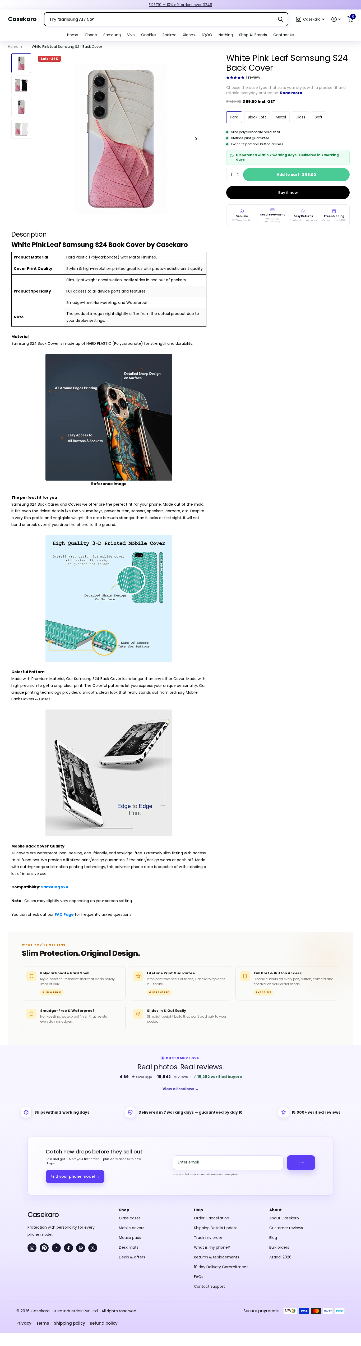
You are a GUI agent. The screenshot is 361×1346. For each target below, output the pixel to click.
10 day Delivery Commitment (221, 1267)
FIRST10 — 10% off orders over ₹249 (180, 4)
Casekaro (42, 1214)
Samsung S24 (54, 887)
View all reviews (181, 1088)
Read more (291, 92)
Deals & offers (132, 1257)
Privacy (23, 1323)
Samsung (112, 34)
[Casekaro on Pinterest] (44, 1247)
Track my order (208, 1237)
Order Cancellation (211, 1218)
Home (72, 34)
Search (280, 19)
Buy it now (288, 192)
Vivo (131, 34)
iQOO (207, 34)
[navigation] (21, 63)
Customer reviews (286, 1227)
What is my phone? (212, 1247)
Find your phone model (75, 1176)
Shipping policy (69, 1323)
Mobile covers (131, 1227)
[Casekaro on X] (92, 1247)
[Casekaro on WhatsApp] (80, 1247)
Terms (42, 1323)
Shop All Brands (253, 34)
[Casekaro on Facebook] (68, 1247)
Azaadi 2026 (280, 1257)
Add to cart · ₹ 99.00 (296, 174)
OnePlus (148, 34)
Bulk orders (279, 1247)
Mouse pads (130, 1237)
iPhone (91, 34)
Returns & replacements (216, 1257)
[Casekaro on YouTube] (56, 1247)
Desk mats (128, 1247)
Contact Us (283, 34)
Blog (273, 1237)
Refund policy (104, 1323)
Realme (170, 34)
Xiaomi (189, 34)
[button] (310, 19)
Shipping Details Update (216, 1227)
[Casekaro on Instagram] (31, 1247)
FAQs (198, 1276)
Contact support (209, 1286)
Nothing (226, 34)
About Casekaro (284, 1218)
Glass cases (130, 1218)
